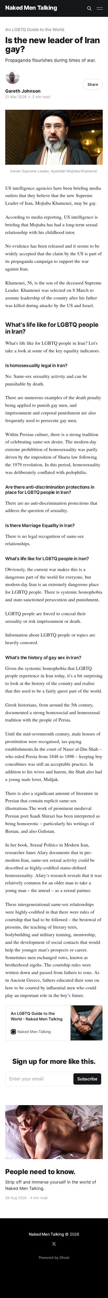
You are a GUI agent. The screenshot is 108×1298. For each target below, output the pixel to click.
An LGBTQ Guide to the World (34, 29)
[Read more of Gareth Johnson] (12, 77)
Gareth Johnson (23, 91)
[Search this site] (89, 8)
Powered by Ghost (54, 1257)
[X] (54, 1244)
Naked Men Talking (31, 8)
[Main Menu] (100, 8)
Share (93, 84)
